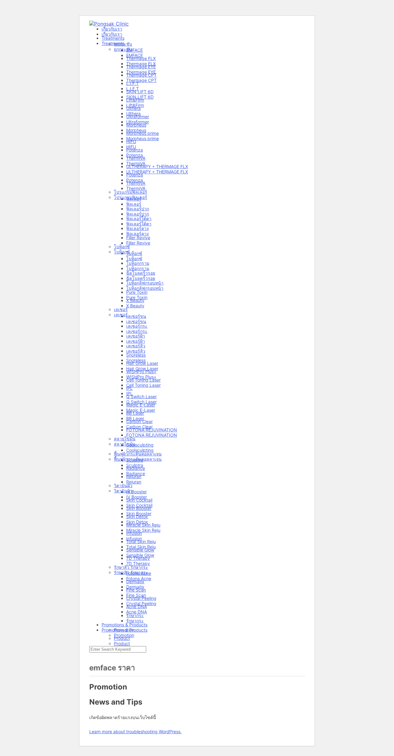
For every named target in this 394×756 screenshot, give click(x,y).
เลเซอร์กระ (136, 331)
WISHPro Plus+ (141, 376)
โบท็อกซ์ (122, 251)
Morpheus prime (142, 138)
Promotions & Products (124, 630)
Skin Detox (137, 521)
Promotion (124, 635)
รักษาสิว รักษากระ (131, 572)
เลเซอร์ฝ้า (135, 341)
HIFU (131, 146)
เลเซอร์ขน (136, 321)
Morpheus (136, 130)
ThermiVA (135, 163)
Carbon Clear (139, 426)
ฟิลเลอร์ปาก (137, 213)
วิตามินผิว (123, 490)
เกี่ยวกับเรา (112, 34)
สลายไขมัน (124, 444)
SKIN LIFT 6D (140, 96)
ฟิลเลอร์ (133, 204)
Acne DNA (136, 611)
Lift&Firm (135, 105)
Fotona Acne (138, 578)
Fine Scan (136, 595)
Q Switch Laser (141, 401)
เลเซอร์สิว (135, 351)
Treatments (113, 43)
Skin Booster (138, 513)
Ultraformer (137, 121)
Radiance (135, 473)
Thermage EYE (141, 72)
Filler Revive (138, 242)
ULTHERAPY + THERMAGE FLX (157, 171)
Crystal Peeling (141, 603)
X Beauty (135, 305)
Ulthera (133, 113)
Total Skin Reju (141, 546)
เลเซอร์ (121, 314)
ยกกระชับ (123, 49)
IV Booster (136, 496)
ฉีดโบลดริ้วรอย (140, 278)
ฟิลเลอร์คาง (137, 233)
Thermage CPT (141, 80)
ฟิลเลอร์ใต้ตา (138, 223)
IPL (129, 393)
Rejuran (133, 481)
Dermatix (135, 586)
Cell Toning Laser (143, 385)
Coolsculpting (140, 450)
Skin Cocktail (139, 505)
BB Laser (135, 418)
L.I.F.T (132, 88)
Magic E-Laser (140, 410)
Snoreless (136, 360)
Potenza (134, 155)
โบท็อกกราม (137, 268)
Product (122, 643)
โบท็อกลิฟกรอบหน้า (144, 288)
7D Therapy (138, 563)
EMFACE (134, 55)
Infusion (134, 538)
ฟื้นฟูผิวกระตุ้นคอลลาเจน (138, 459)
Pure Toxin (136, 297)
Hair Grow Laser (142, 368)
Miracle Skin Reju (143, 530)
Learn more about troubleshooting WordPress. (135, 731)
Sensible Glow (140, 555)
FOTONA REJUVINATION (151, 435)
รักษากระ (135, 620)
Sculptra (134, 465)
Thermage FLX (141, 63)
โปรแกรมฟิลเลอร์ (130, 197)
